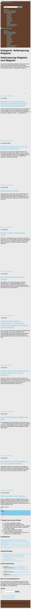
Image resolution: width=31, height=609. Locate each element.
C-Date (8, 16)
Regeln (6, 545)
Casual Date (7, 540)
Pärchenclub (3, 545)
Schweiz (9, 545)
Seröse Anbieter (15, 545)
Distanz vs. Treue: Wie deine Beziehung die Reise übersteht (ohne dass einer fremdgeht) (14, 104)
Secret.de (9, 19)
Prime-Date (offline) (12, 24)
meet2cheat (10, 20)
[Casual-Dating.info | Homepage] (6, 1)
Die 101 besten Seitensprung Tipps (13, 560)
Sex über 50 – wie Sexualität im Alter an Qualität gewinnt (14, 462)
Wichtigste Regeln (4, 548)
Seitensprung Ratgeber (10, 11)
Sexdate (24, 545)
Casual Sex (4, 542)
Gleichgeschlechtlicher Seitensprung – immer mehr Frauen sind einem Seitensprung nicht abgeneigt (15, 324)
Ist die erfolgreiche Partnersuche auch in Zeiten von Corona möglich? (15, 373)
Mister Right (23, 542)
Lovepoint (9, 13)
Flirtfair (8, 23)
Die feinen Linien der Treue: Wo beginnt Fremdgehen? (14, 147)
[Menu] (1, 593)
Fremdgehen (15, 542)
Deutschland (11, 542)
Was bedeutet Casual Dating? (13, 496)
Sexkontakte (4, 547)
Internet (19, 542)
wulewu (9, 21)
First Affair (9, 17)
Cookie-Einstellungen (9, 598)
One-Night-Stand (14, 544)
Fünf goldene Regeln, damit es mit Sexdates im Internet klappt (16, 575)
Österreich (9, 548)
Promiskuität (28, 544)
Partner (20, 544)
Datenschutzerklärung (9, 595)
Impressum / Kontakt (9, 596)
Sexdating (28, 545)
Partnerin (23, 544)
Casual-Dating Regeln (10, 191)
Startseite (6, 9)
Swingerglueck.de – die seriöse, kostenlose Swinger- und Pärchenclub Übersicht (16, 569)
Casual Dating (19, 540)
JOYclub (9, 15)
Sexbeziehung (20, 545)
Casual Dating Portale (9, 12)
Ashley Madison (11, 25)
